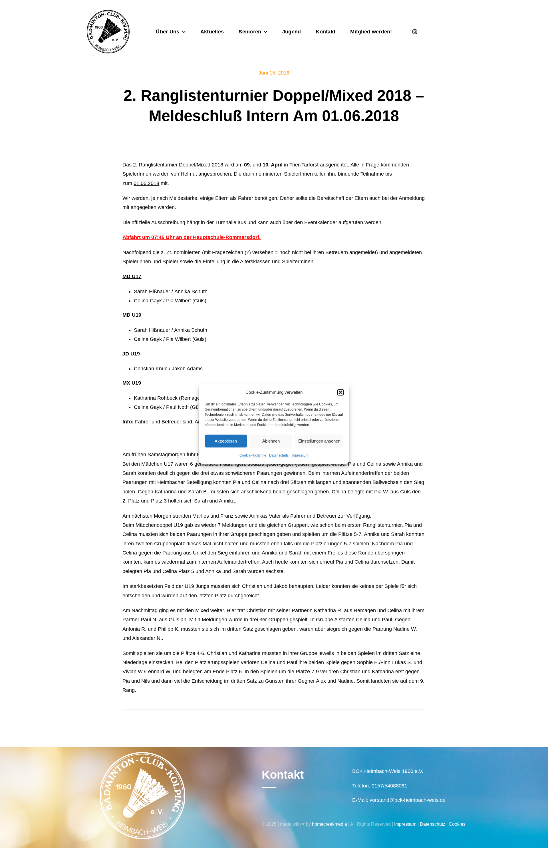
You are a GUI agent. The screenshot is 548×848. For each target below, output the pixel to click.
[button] (340, 392)
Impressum (300, 455)
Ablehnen (271, 441)
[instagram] (414, 31)
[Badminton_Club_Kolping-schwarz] (108, 12)
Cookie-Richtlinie (252, 455)
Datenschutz (279, 455)
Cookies (457, 824)
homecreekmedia (329, 824)
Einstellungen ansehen (319, 441)
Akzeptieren (226, 441)
